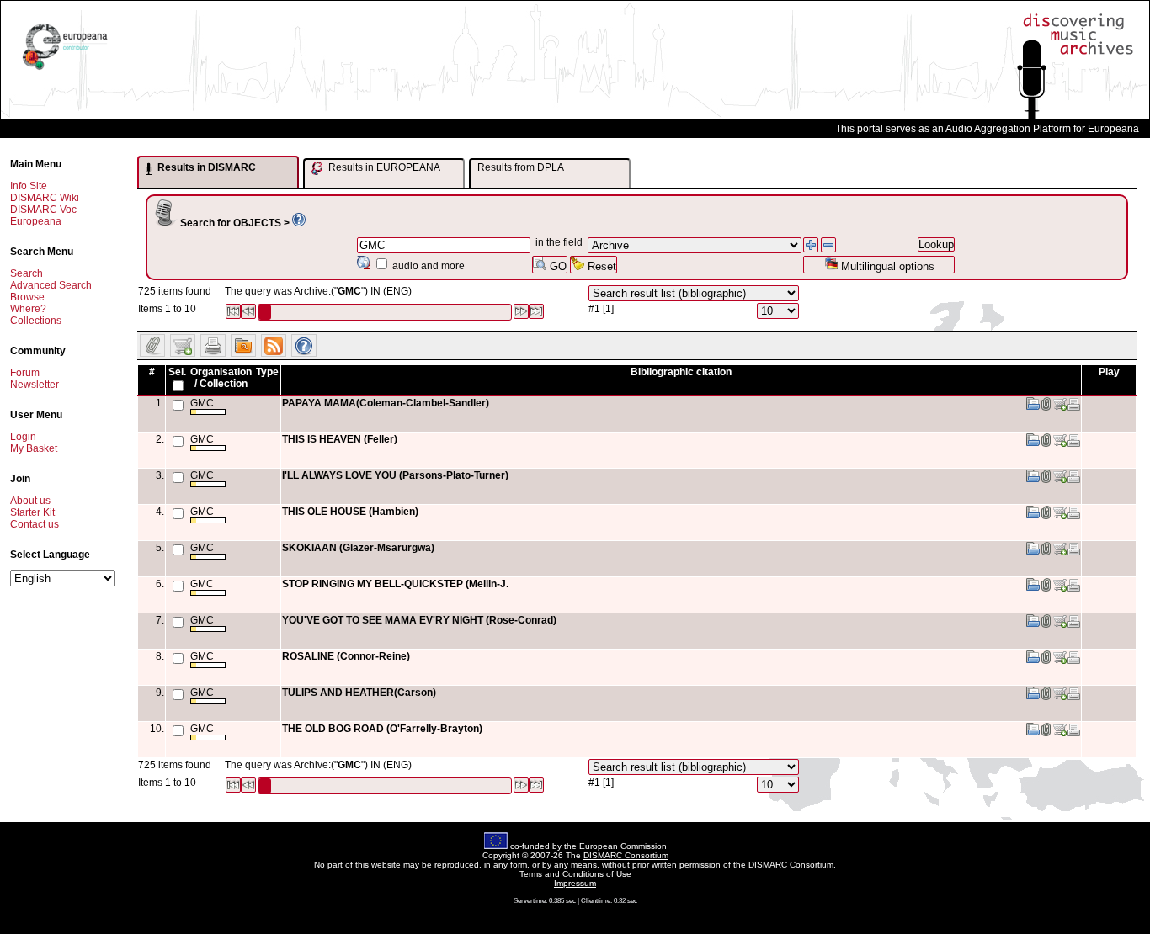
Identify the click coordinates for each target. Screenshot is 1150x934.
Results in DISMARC (205, 167)
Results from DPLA (520, 167)
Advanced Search (51, 285)
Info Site (28, 186)
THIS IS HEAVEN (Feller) (339, 439)
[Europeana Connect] (65, 70)
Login (23, 437)
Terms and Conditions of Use (575, 873)
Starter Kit (32, 512)
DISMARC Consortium (625, 855)
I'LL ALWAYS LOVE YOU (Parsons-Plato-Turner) (395, 475)
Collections (35, 320)
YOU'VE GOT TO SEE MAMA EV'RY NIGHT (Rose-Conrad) (419, 620)
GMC (202, 403)
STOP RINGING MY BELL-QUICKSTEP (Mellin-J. (395, 584)
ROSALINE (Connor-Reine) (346, 656)
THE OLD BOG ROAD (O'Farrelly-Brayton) (382, 729)
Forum (25, 373)
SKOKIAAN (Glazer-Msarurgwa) (358, 548)
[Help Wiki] (299, 223)
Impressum (575, 883)
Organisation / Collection (221, 378)
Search (26, 273)
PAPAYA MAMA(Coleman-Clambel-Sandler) (385, 403)
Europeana (35, 221)
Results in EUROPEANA (383, 167)
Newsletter (34, 384)
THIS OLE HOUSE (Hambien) (350, 511)
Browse (27, 297)
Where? (28, 309)
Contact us (34, 524)
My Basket (33, 448)
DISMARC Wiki (44, 198)
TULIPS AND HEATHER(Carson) (359, 692)
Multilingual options (886, 266)
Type (267, 372)
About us (30, 501)
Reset (600, 266)
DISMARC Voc (43, 209)
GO (556, 266)
